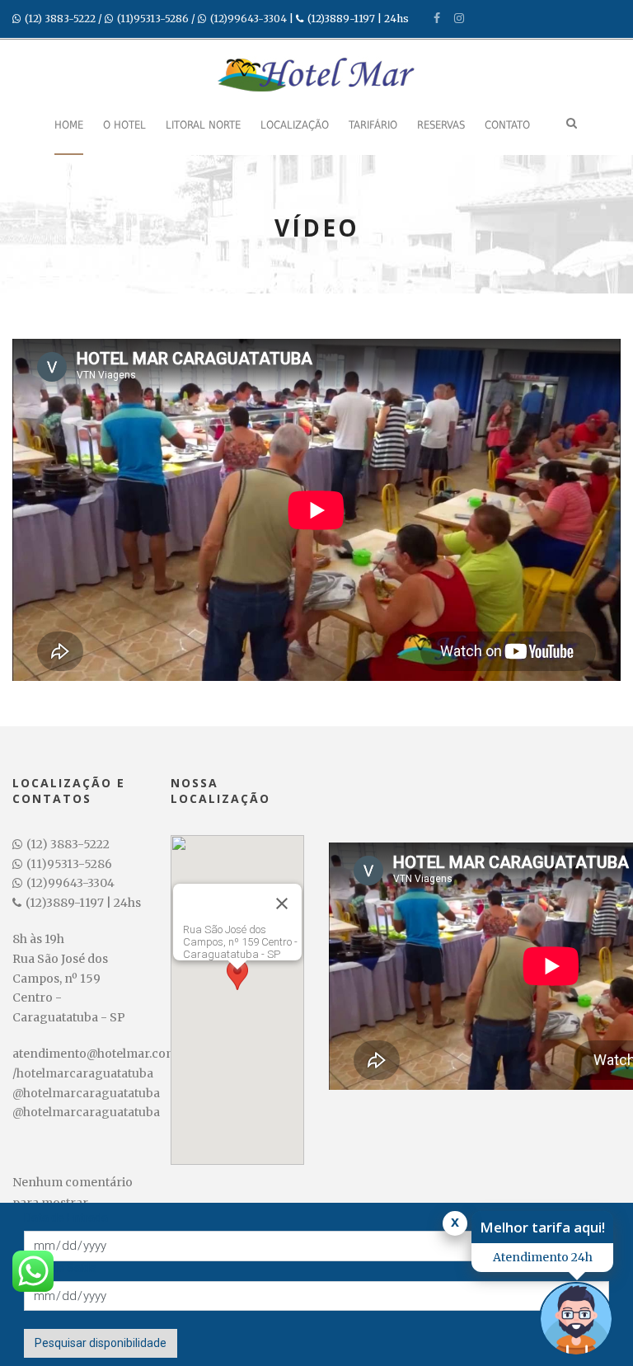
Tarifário (373, 125)
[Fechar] (282, 903)
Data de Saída (60, 1267)
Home (68, 125)
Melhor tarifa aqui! (542, 1227)
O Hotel (124, 125)
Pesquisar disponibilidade (100, 1343)
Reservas (441, 125)
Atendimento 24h (543, 1257)
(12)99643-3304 (248, 18)
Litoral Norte (203, 125)
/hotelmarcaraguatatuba (82, 1073)
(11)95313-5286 (153, 18)
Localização (294, 125)
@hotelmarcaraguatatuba (86, 1093)
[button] (237, 985)
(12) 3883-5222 (60, 18)
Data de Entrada (66, 1217)
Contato (507, 125)
